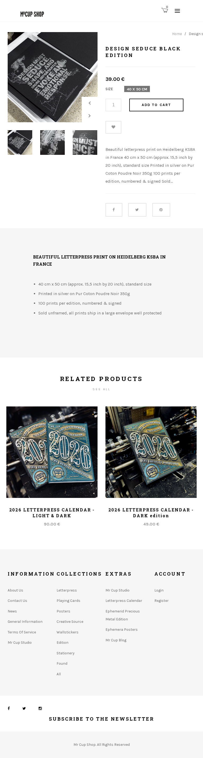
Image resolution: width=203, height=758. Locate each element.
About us (15, 590)
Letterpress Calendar (123, 600)
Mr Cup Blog (115, 640)
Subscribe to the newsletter (101, 719)
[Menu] (177, 10)
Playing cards (68, 600)
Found (62, 663)
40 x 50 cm (137, 89)
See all (101, 389)
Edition (62, 642)
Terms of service (22, 632)
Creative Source (70, 621)
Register (161, 600)
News (12, 611)
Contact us (17, 600)
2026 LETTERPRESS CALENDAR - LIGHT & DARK (52, 512)
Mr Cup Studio (20, 642)
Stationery (66, 653)
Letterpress (67, 590)
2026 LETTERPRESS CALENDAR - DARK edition (151, 512)
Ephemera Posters (121, 629)
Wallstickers (68, 632)
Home (177, 34)
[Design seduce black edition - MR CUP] (53, 77)
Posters (63, 611)
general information (25, 621)
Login (159, 590)
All (59, 674)
